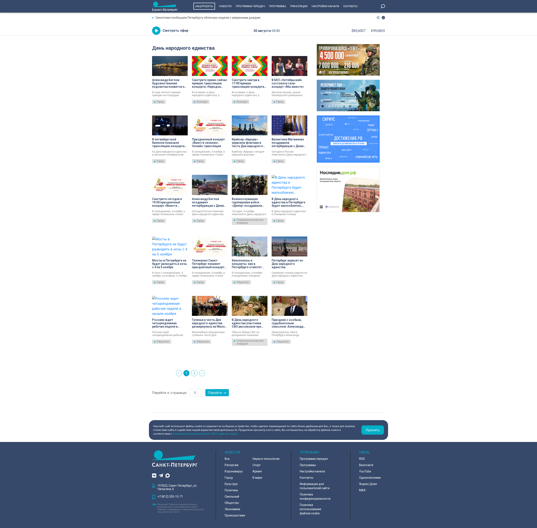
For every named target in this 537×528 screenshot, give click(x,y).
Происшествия (235, 515)
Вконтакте (366, 465)
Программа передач (250, 6)
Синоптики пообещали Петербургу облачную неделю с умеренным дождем (207, 17)
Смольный (232, 496)
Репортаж (232, 465)
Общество (242, 282)
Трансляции (299, 6)
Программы (277, 6)
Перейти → (217, 393)
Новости (225, 6)
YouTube (365, 471)
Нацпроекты (204, 6)
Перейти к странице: (169, 393)
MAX (362, 490)
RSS (362, 458)
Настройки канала (325, 6)
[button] (383, 17)
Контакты (350, 6)
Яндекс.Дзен (368, 484)
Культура (202, 101)
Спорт (257, 465)
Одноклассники (370, 477)
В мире (257, 477)
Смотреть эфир (175, 31)
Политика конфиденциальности (315, 496)
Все (227, 458)
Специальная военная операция (249, 221)
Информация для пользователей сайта (315, 486)
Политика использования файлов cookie (310, 509)
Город (160, 101)
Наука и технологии (266, 458)
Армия (257, 471)
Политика (231, 490)
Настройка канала (312, 471)
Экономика (232, 509)
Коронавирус (234, 471)
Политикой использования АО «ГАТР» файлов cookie (205, 433)
